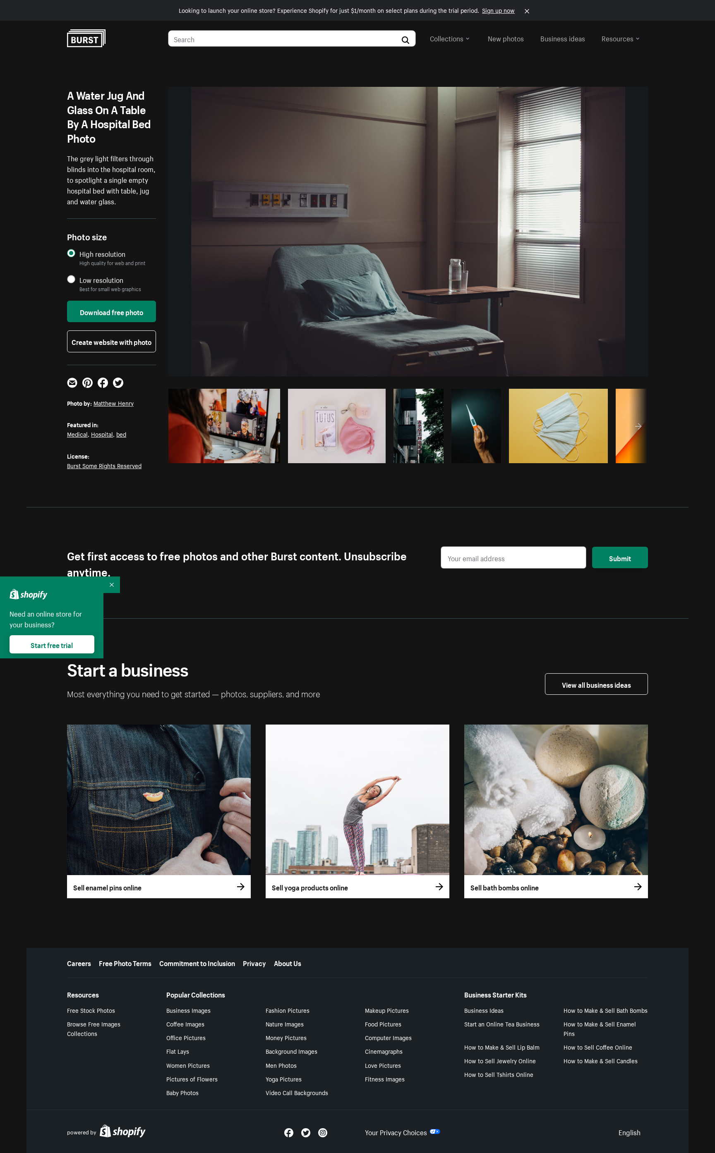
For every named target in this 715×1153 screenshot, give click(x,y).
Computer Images (388, 1037)
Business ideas (562, 37)
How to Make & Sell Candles (601, 1060)
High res (223, 454)
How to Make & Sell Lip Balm (502, 1046)
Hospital (102, 433)
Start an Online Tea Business (502, 1023)
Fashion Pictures (288, 1009)
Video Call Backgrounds (297, 1092)
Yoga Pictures (284, 1078)
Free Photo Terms (125, 962)
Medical (77, 433)
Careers (79, 962)
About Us (287, 962)
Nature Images (285, 1023)
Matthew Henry (114, 402)
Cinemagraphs (384, 1050)
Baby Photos (182, 1092)
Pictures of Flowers (192, 1078)
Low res (255, 454)
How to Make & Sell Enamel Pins (600, 1028)
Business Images (188, 1009)
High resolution (102, 253)
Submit (620, 557)
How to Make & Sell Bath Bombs (606, 1009)
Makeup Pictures (387, 1009)
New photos (506, 37)
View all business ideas (596, 684)
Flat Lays (177, 1050)
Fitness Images (385, 1078)
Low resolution (101, 280)
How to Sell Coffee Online (598, 1046)
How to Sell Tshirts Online (498, 1074)
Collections (446, 37)
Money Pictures (286, 1037)
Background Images (291, 1050)
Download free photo (111, 311)
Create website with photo (111, 341)
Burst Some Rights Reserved (104, 465)
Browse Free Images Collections (93, 1028)
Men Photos (281, 1064)
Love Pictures (383, 1064)
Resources (617, 37)
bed (121, 433)
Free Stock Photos (91, 1009)
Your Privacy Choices (396, 1131)
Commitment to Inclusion (197, 962)
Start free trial (52, 644)
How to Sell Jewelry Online (500, 1060)
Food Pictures (383, 1023)
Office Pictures (186, 1037)
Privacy (254, 962)
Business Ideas (484, 1009)
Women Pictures (188, 1064)
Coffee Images (185, 1023)
